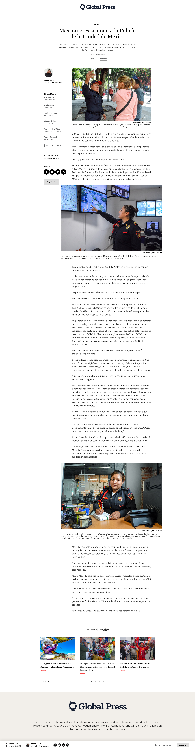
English (91, 59)
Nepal (82, 673)
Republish (51, 182)
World (43, 670)
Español (103, 59)
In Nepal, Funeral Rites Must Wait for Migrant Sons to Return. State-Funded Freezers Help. (97, 666)
